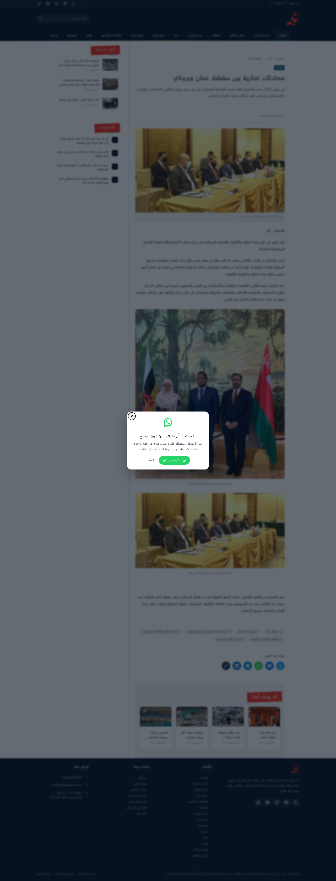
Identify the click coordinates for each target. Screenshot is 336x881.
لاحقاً (151, 460)
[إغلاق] (132, 416)
